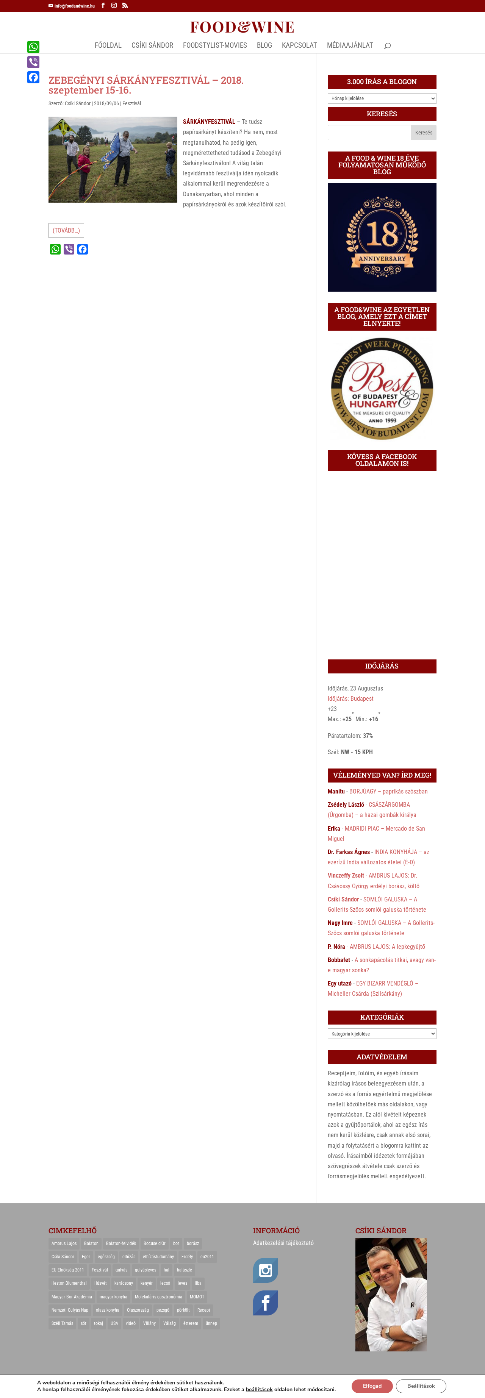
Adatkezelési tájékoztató (283, 1242)
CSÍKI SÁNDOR (152, 46)
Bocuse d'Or (155, 1243)
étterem (190, 1323)
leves (182, 1283)
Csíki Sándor (78, 103)
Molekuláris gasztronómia (158, 1297)
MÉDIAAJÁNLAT (350, 46)
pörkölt (183, 1310)
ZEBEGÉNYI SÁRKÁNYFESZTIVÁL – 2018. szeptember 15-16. (146, 84)
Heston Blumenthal (69, 1283)
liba (198, 1283)
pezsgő (162, 1310)
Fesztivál (131, 103)
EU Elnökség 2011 (68, 1270)
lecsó (165, 1283)
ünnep (211, 1323)
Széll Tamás (62, 1323)
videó (131, 1323)
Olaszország (138, 1310)
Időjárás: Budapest (351, 698)
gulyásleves (145, 1270)
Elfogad (372, 1386)
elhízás (128, 1256)
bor (176, 1243)
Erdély (187, 1256)
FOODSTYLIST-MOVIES (215, 46)
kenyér (147, 1283)
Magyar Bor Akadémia (72, 1297)
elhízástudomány (158, 1256)
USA (114, 1323)
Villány (149, 1323)
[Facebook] (33, 77)
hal (166, 1270)
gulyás (121, 1270)
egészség (106, 1256)
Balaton (91, 1243)
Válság (169, 1323)
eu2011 (207, 1256)
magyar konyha (113, 1297)
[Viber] (33, 62)
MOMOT (197, 1297)
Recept (203, 1310)
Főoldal (108, 46)
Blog (264, 46)
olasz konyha (107, 1310)
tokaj (98, 1323)
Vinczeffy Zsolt (346, 875)
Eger (86, 1256)
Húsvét (100, 1283)
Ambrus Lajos (64, 1243)
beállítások (259, 1389)
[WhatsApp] (33, 47)
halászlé (184, 1270)
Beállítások (421, 1386)
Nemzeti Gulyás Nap (70, 1310)
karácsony (123, 1283)
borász (193, 1243)
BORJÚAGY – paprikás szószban (388, 791)
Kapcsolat (299, 46)
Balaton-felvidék (121, 1243)
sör (83, 1323)
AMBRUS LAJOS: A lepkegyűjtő (387, 946)
